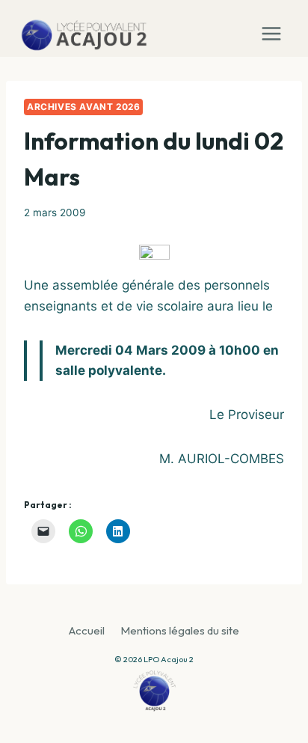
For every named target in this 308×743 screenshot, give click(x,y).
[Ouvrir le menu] (274, 28)
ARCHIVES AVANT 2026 (83, 106)
